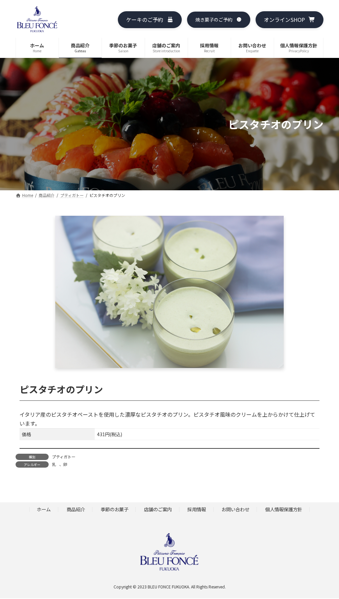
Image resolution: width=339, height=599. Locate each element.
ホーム (44, 509)
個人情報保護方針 (283, 509)
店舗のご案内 (158, 509)
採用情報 (196, 509)
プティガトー (63, 456)
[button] (150, 19)
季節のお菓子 (114, 509)
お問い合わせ (235, 509)
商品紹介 (76, 509)
